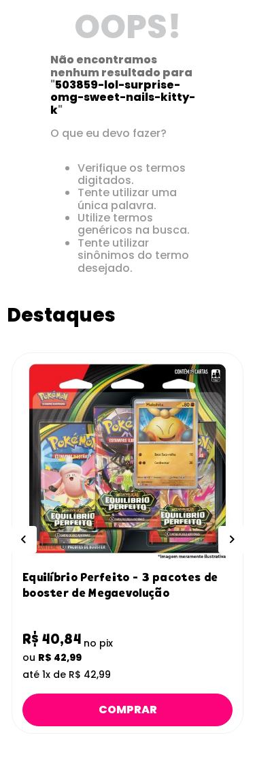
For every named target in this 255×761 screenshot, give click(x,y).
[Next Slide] (231, 539)
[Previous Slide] (23, 539)
